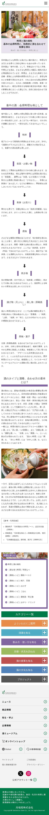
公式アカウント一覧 (22, 780)
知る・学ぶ (7, 717)
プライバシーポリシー (36, 764)
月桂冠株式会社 (24, 807)
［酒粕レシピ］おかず (17, 586)
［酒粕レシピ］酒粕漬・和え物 (20, 597)
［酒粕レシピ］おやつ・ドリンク (21, 602)
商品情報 (6, 709)
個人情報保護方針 (9, 764)
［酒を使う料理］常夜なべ (19, 570)
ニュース (6, 701)
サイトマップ (7, 760)
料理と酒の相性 (14, 564)
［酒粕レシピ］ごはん (17, 591)
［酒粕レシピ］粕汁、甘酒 (19, 581)
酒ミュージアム (10, 733)
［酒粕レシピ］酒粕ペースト (20, 575)
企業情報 (6, 725)
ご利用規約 (31, 760)
